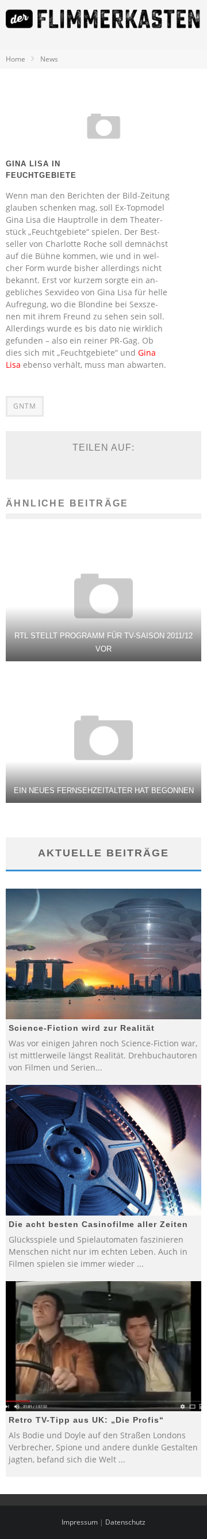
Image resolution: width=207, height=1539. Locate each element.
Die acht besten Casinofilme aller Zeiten (98, 1224)
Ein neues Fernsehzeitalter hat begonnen (104, 790)
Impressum (80, 1522)
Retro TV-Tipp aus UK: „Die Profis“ (86, 1419)
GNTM (24, 406)
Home (15, 59)
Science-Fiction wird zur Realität (82, 1028)
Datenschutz (125, 1522)
